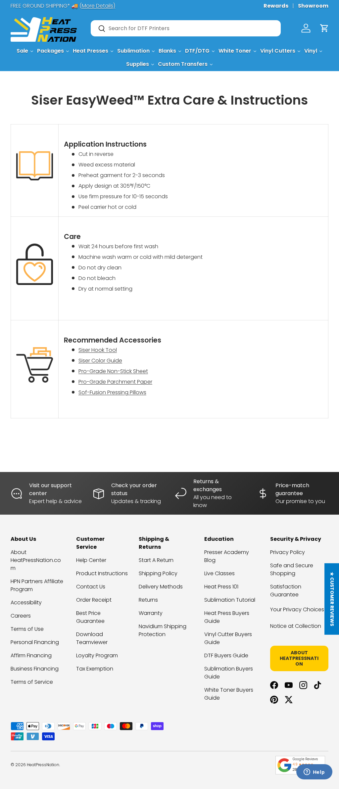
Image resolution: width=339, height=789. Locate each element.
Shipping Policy (158, 573)
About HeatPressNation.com (36, 560)
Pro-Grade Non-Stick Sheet (113, 371)
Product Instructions (102, 573)
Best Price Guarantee (90, 617)
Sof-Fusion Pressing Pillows (112, 392)
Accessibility (26, 602)
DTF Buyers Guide (226, 655)
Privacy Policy (287, 552)
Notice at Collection (295, 626)
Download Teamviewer (92, 638)
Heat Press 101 (221, 586)
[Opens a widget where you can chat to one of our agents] (314, 772)
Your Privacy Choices (297, 609)
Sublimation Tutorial (229, 600)
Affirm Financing (31, 655)
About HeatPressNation (299, 658)
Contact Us (90, 586)
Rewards (276, 6)
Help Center (91, 560)
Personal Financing (35, 642)
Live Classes (219, 573)
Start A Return (156, 560)
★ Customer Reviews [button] (332, 599)
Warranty (151, 613)
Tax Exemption (94, 669)
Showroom (313, 6)
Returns (148, 600)
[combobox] (186, 28)
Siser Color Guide (100, 360)
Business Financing (35, 669)
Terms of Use (27, 629)
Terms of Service (32, 682)
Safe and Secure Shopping (291, 569)
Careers (21, 616)
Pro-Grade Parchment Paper (115, 382)
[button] (324, 28)
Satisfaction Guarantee (285, 590)
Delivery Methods (161, 586)
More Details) (98, 6)
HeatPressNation (43, 764)
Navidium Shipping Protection (162, 630)
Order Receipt (94, 600)
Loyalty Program (97, 655)
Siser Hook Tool (97, 350)
